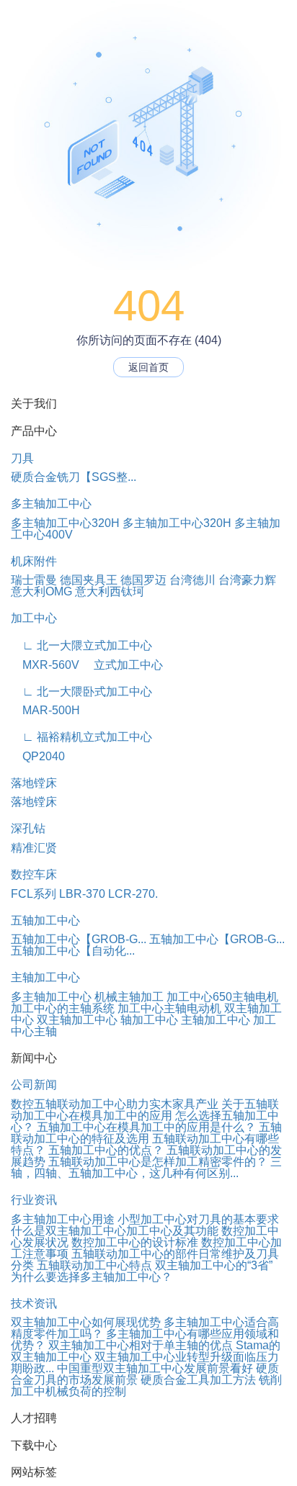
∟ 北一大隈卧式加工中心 (81, 691)
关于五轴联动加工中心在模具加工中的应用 (145, 1110)
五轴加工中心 (45, 920)
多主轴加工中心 (51, 503)
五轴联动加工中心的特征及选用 (146, 1133)
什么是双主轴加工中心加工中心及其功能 (114, 1231)
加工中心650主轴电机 (222, 997)
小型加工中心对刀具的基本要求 (198, 1219)
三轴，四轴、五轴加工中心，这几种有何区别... (146, 1167)
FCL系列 (33, 894)
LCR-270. (133, 894)
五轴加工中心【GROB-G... (78, 939)
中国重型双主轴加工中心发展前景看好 (155, 1368)
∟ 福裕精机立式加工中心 (81, 737)
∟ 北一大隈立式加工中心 (81, 645)
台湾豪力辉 (247, 580)
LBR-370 (82, 894)
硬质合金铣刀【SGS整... (73, 477)
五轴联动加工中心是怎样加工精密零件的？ (157, 1162)
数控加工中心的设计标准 (134, 1242)
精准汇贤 (34, 848)
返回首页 (148, 367)
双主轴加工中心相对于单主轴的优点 (140, 1345)
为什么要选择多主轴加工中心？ (91, 1277)
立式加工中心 (122, 665)
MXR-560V (45, 665)
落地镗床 (34, 783)
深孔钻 (28, 828)
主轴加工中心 (45, 977)
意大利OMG (41, 591)
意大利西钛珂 (109, 591)
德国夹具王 (89, 580)
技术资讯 (34, 1303)
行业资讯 (34, 1200)
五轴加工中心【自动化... (73, 951)
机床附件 (34, 561)
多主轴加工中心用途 (63, 1219)
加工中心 (34, 618)
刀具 (22, 458)
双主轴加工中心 (77, 1020)
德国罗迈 (143, 580)
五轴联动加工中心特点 (94, 1265)
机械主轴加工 (129, 997)
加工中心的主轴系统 (63, 1008)
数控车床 (34, 874)
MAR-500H (45, 710)
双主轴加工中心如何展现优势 (86, 1322)
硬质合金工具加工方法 (198, 1380)
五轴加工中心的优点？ (106, 1150)
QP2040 (38, 756)
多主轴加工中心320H (65, 523)
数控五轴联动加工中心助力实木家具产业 (114, 1104)
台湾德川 (192, 580)
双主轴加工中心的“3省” (213, 1265)
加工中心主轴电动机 (169, 1008)
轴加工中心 (149, 1020)
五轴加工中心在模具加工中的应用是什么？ (146, 1127)
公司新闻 (34, 1085)
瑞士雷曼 (34, 580)
